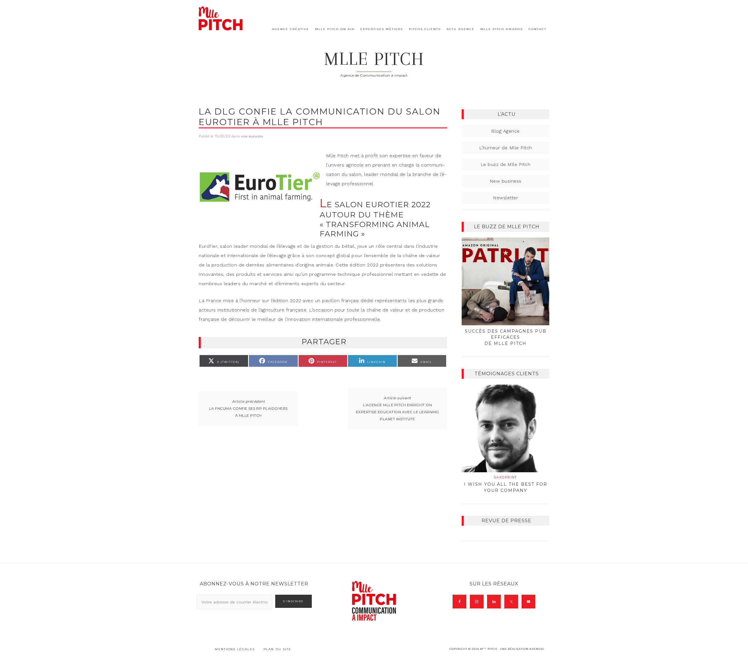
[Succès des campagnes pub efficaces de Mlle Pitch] (505, 281)
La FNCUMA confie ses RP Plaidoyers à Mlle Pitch (248, 412)
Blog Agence (505, 131)
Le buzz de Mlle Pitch (506, 164)
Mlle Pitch (374, 59)
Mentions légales (235, 649)
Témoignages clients (507, 373)
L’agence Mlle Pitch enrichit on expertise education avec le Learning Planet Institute (397, 412)
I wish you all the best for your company (505, 484)
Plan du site (277, 649)
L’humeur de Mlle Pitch (505, 148)
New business (252, 136)
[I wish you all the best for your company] (505, 428)
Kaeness (536, 649)
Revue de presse (506, 520)
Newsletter (505, 197)
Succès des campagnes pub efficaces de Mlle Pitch (505, 337)
